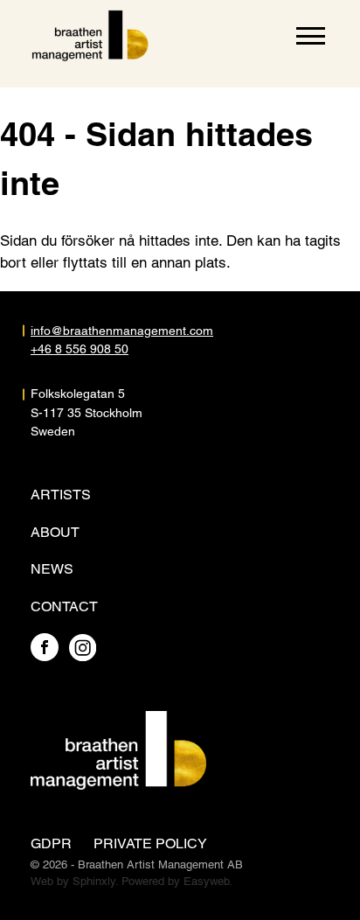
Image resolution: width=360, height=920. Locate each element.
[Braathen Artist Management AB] (90, 36)
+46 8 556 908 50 (79, 349)
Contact (64, 606)
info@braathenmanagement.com (105, 331)
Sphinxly (94, 881)
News (52, 569)
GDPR (51, 843)
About (55, 532)
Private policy (150, 843)
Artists (61, 494)
